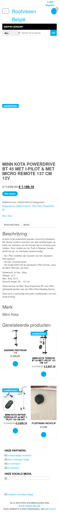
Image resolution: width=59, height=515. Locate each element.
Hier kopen (10, 193)
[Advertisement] (29, 68)
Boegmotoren (8, 205)
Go (53, 32)
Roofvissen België (29, 505)
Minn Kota (37, 205)
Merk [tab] (26, 224)
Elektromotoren (23, 205)
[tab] (29, 27)
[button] (29, 27)
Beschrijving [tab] (12, 224)
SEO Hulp (50, 508)
